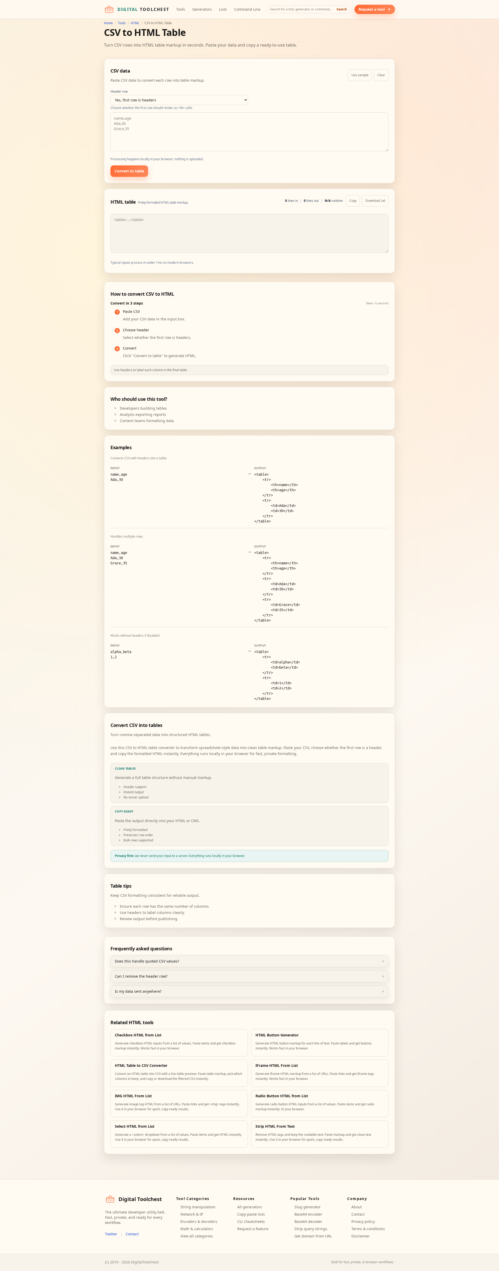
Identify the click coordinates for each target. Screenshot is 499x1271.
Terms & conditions (368, 1228)
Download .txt (375, 200)
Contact (132, 1233)
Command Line (247, 9)
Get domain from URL (313, 1236)
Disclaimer (360, 1236)
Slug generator (307, 1206)
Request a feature (252, 1228)
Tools (180, 9)
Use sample (360, 75)
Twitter (111, 1233)
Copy (353, 200)
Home (108, 23)
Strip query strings (310, 1228)
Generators (202, 9)
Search (342, 9)
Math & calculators (196, 1228)
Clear (381, 75)
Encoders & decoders (198, 1221)
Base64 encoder (308, 1214)
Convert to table (129, 171)
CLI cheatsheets (251, 1221)
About (356, 1206)
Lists (223, 9)
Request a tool (372, 9)
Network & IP (191, 1214)
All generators (249, 1206)
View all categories (196, 1236)
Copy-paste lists (251, 1214)
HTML (135, 23)
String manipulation (197, 1206)
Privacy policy (363, 1221)
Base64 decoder (308, 1221)
